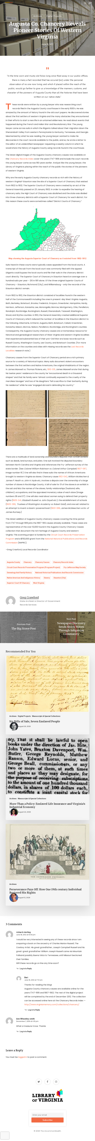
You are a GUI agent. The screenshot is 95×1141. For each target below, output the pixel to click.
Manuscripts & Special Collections (46, 716)
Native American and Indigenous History (23, 578)
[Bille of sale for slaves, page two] (69, 404)
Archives (37, 16)
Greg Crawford (29, 597)
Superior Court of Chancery (18, 583)
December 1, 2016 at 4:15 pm (27, 1021)
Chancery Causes (42, 562)
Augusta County (13, 562)
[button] (90, 3)
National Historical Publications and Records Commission (59, 573)
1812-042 (63, 476)
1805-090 (11, 504)
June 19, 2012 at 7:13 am (33, 980)
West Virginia (38, 583)
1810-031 (51, 369)
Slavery (47, 578)
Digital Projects (54, 16)
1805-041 (17, 500)
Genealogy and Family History (19, 573)
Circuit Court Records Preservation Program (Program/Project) (33, 567)
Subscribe (47, 1120)
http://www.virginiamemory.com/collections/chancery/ (51, 1004)
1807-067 (81, 468)
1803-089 (55, 508)
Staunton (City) (60, 578)
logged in (22, 1057)
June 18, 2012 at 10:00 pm (26, 935)
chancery (27, 562)
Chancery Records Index (21, 158)
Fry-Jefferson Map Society (75, 567)
